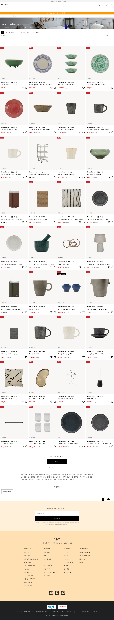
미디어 (81, 562)
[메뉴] (111, 5)
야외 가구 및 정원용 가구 (51, 572)
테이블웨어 (47, 552)
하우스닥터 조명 (7, 491)
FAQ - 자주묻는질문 (29, 565)
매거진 (66, 552)
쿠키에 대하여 (28, 582)
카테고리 (22, 32)
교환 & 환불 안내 (28, 555)
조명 (45, 562)
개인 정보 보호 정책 (29, 579)
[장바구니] (107, 5)
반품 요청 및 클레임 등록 (31, 559)
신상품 (66, 565)
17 (59, 467)
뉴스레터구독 (27, 562)
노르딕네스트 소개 (84, 552)
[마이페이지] (99, 5)
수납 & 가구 (47, 569)
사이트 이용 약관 (28, 575)
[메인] (4, 5)
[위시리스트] (103, 5)
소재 (32, 32)
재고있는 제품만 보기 (12, 32)
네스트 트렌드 (68, 572)
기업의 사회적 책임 (84, 555)
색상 (28, 32)
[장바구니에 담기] (26, 88)
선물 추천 (66, 569)
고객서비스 (27, 552)
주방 (45, 555)
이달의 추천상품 (68, 562)
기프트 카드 (47, 575)
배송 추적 (26, 572)
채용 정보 (82, 559)
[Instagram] (57, 593)
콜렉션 (38, 32)
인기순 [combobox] (109, 35)
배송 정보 (26, 569)
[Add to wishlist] (22, 88)
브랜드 (3, 16)
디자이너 (66, 559)
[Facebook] (51, 593)
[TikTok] (63, 593)
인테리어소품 (47, 559)
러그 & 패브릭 (48, 565)
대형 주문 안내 (28, 585)
